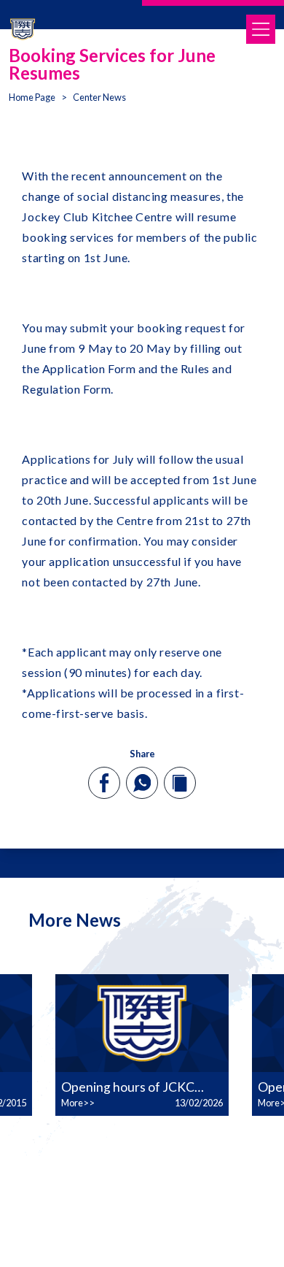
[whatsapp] (142, 783)
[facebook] (104, 782)
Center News (99, 97)
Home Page (32, 97)
